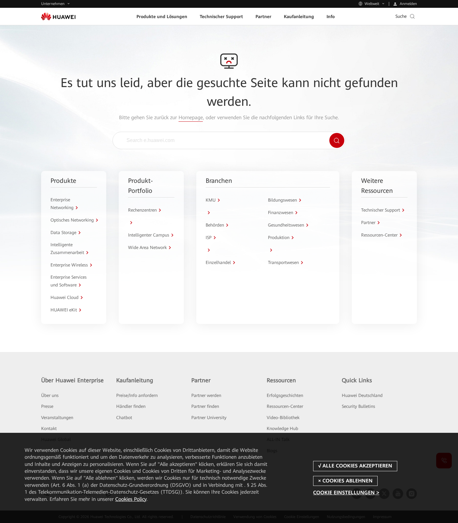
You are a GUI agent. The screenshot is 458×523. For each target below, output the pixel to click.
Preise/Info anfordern (137, 395)
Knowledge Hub (282, 428)
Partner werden (206, 395)
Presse (47, 406)
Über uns (50, 395)
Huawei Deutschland (362, 395)
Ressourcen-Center (285, 406)
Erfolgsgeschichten (285, 395)
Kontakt (49, 428)
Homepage (191, 117)
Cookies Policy (130, 499)
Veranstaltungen (57, 417)
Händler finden (131, 406)
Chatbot (124, 417)
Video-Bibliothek (283, 417)
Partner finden (205, 406)
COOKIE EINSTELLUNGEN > (346, 493)
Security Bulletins (358, 406)
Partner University (209, 417)
